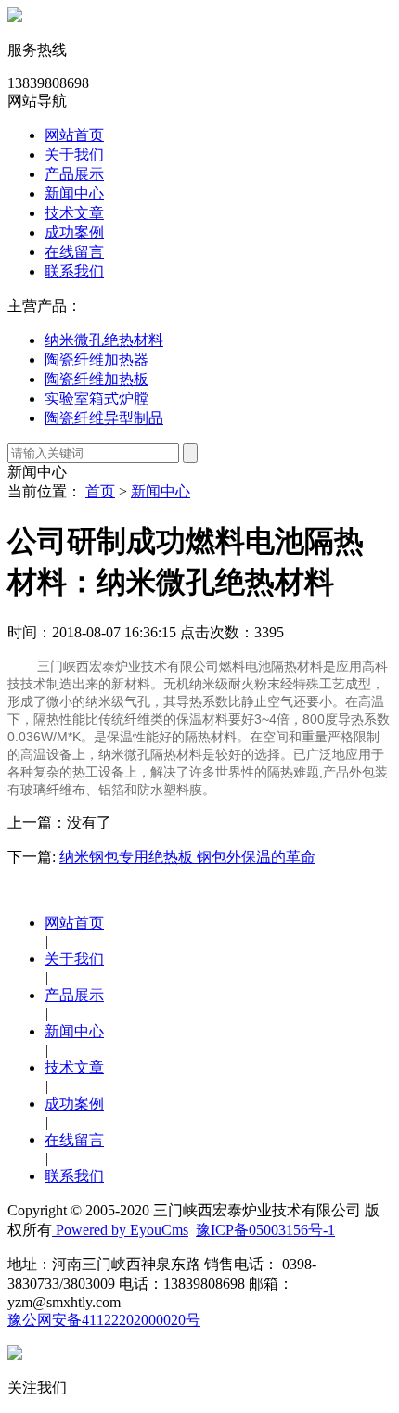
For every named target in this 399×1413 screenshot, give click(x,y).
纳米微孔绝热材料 (104, 340)
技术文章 (74, 213)
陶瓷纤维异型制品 (104, 418)
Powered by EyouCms (120, 1230)
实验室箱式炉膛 (96, 398)
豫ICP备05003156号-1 (265, 1230)
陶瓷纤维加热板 (96, 379)
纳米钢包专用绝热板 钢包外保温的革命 (187, 857)
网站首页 (74, 135)
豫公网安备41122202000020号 (103, 1320)
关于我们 (74, 154)
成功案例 (74, 232)
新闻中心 (74, 193)
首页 (100, 491)
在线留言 (74, 252)
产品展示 (74, 174)
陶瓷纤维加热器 (96, 359)
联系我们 (74, 271)
